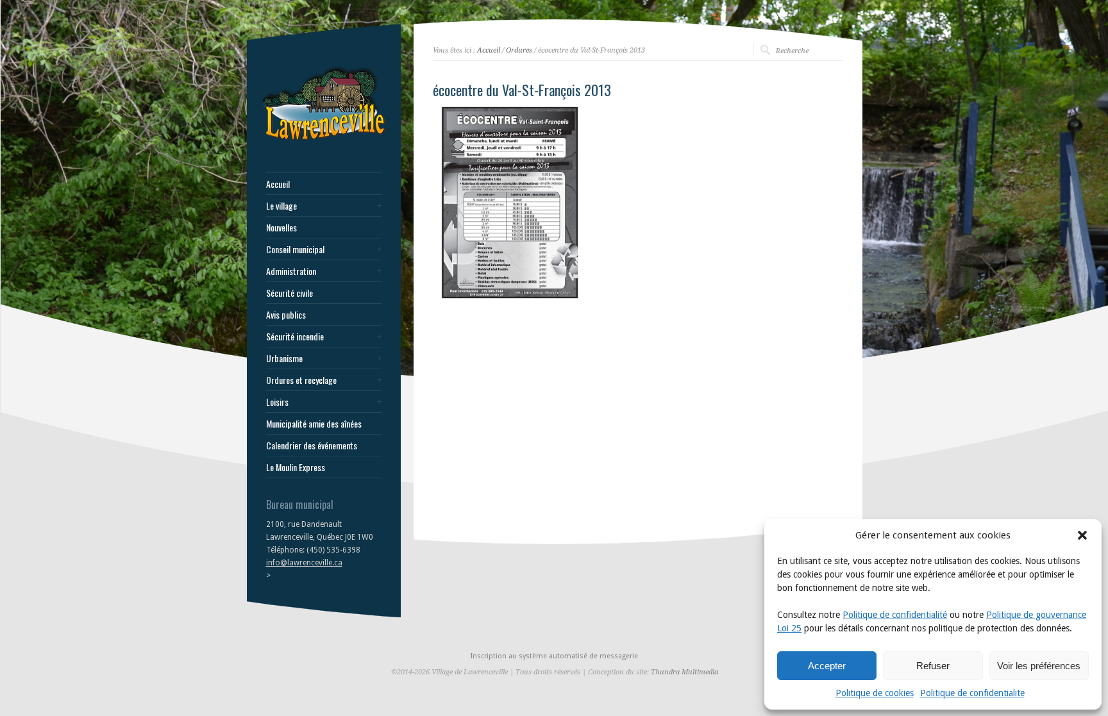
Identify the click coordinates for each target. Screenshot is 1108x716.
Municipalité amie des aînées (314, 423)
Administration (291, 271)
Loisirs (277, 401)
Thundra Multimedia (684, 672)
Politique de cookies (874, 693)
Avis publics (286, 314)
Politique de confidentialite (972, 693)
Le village (281, 205)
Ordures (519, 50)
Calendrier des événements (311, 445)
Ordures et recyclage (301, 380)
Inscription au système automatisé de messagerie (554, 656)
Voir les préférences (1038, 665)
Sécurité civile (289, 292)
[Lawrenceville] (324, 140)
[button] (1082, 535)
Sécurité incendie (295, 336)
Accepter (827, 665)
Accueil (278, 183)
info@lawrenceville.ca (304, 562)
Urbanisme (284, 358)
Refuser (933, 665)
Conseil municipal (295, 249)
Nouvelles (281, 227)
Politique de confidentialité (895, 615)
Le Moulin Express (295, 467)
